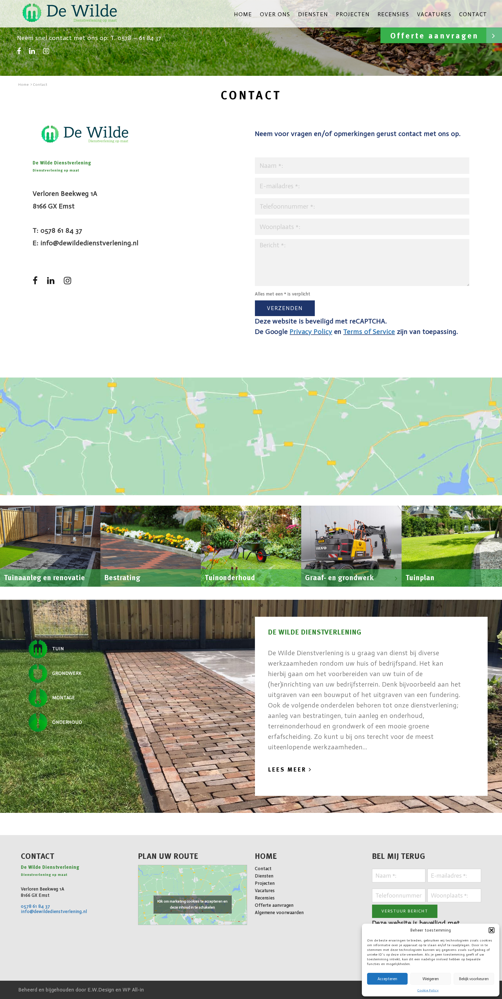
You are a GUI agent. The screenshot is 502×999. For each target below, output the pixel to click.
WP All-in (133, 990)
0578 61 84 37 (61, 230)
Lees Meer (288, 770)
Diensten (313, 15)
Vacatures (434, 15)
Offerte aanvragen (436, 36)
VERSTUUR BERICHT (404, 911)
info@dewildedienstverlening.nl (90, 243)
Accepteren (387, 979)
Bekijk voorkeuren (474, 979)
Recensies (393, 15)
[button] (491, 930)
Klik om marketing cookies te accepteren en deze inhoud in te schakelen (192, 904)
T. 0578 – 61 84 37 (136, 38)
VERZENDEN (285, 308)
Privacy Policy (311, 332)
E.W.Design (102, 990)
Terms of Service (369, 332)
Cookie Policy (428, 990)
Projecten (353, 15)
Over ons (275, 15)
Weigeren (431, 979)
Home (243, 15)
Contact (473, 15)
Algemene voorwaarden (279, 912)
